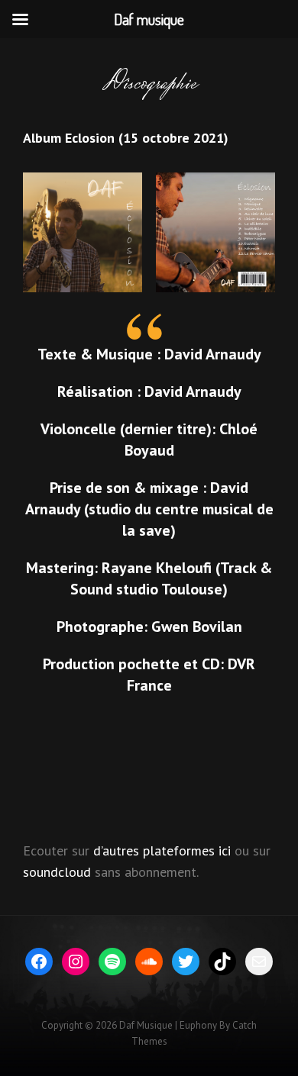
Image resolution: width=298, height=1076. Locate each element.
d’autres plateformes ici (162, 850)
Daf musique (146, 1025)
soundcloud (57, 872)
